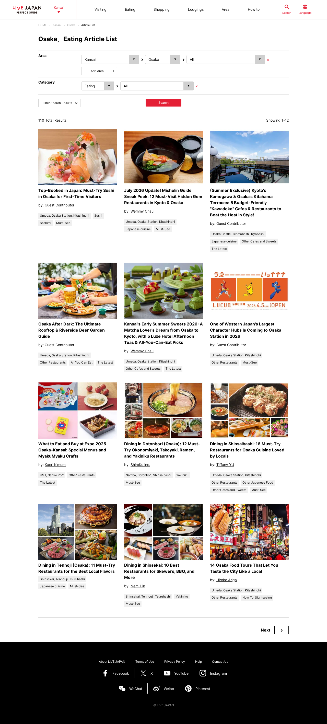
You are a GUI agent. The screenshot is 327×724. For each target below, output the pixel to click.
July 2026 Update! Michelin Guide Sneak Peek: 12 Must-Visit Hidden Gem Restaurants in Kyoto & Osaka (163, 196)
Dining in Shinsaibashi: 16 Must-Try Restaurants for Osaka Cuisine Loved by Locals (247, 450)
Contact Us (220, 661)
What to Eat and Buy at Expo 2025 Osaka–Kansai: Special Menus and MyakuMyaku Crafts (72, 450)
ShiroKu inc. (140, 464)
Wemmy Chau (142, 211)
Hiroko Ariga (226, 580)
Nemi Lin (138, 586)
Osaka (71, 25)
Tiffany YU (225, 464)
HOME (42, 25)
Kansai (57, 25)
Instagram (218, 673)
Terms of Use (144, 661)
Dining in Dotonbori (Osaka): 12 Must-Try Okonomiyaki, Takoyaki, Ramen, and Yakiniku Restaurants (162, 450)
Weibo (169, 688)
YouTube (181, 673)
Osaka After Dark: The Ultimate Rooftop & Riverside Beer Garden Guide (71, 330)
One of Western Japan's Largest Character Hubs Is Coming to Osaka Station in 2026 (245, 330)
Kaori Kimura (55, 464)
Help (198, 661)
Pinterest (202, 688)
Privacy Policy (174, 661)
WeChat (135, 688)
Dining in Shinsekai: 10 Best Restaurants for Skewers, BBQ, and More (159, 571)
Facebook (120, 673)
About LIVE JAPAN (112, 661)
